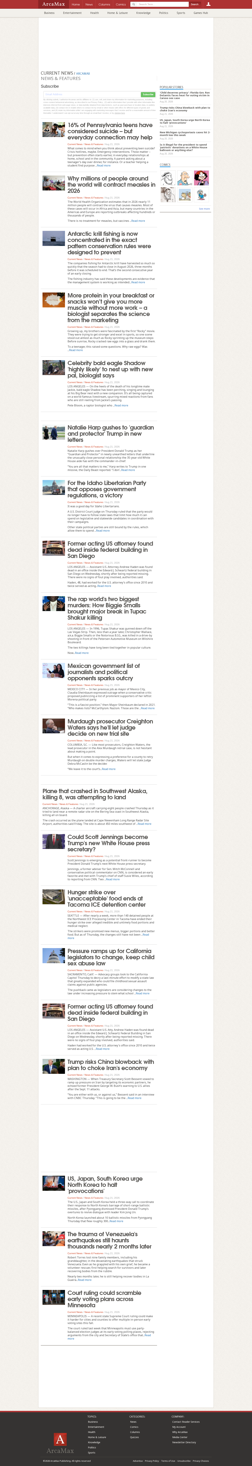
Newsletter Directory (184, 1442)
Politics (163, 13)
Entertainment (72, 13)
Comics (134, 1426)
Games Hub (201, 13)
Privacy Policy (152, 1460)
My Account (179, 1426)
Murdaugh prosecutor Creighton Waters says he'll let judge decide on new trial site (110, 726)
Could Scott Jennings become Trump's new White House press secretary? (109, 842)
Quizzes (134, 1437)
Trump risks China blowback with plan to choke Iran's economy (111, 1064)
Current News (75, 144)
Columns (135, 1432)
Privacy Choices (201, 1460)
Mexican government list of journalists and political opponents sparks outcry (104, 671)
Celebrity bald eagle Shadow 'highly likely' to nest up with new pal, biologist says (110, 368)
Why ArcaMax (180, 1432)
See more (204, 208)
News (133, 1421)
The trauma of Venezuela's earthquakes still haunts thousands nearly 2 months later (109, 1239)
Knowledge (143, 13)
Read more (104, 165)
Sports (181, 13)
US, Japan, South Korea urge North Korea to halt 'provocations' (105, 1184)
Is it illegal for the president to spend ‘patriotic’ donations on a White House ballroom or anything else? (183, 147)
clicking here (120, 113)
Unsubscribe (184, 1460)
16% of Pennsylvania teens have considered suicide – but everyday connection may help (110, 130)
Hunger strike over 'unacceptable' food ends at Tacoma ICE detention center (107, 897)
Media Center (179, 1437)
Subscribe (148, 94)
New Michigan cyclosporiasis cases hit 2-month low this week (185, 134)
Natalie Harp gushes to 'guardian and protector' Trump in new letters (111, 433)
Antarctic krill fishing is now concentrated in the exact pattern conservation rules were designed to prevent (109, 242)
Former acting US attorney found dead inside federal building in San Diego (110, 549)
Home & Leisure (117, 13)
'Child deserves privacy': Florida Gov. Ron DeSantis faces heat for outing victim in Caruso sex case (185, 95)
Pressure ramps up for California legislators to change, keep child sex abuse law (111, 956)
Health (94, 13)
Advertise (138, 1460)
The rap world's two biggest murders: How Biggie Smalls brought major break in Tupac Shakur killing (107, 607)
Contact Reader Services (186, 1421)
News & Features (94, 144)
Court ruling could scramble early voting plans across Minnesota (104, 1298)
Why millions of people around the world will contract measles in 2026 (111, 184)
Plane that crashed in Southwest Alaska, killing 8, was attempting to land (95, 793)
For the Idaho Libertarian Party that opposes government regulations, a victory (107, 488)
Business (49, 13)
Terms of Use (168, 1460)
